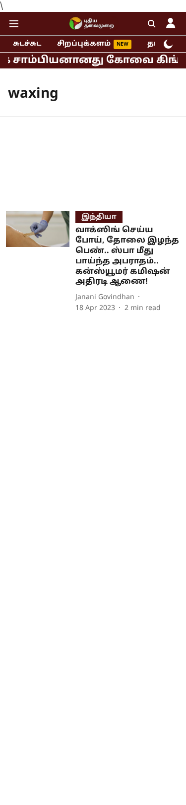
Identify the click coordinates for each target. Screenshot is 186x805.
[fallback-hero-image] (40, 262)
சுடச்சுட (27, 44)
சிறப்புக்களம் (84, 44)
